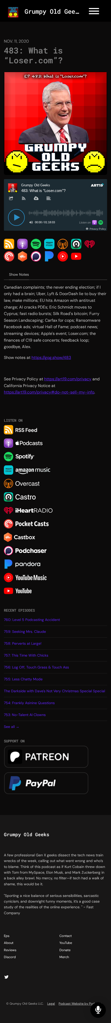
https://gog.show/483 (51, 357)
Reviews (10, 950)
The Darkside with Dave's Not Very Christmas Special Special (54, 691)
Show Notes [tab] (19, 274)
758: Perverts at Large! (23, 643)
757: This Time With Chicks (26, 655)
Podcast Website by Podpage (80, 1004)
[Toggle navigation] (94, 12)
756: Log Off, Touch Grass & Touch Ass (36, 667)
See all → (11, 726)
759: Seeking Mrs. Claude (25, 631)
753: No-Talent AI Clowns (25, 714)
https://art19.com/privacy (67, 379)
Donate (64, 950)
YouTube (65, 943)
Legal (51, 1004)
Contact (65, 936)
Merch (64, 957)
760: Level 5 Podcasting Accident (32, 619)
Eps (6, 936)
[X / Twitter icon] (6, 977)
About (8, 943)
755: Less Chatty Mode (23, 679)
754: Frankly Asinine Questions (29, 703)
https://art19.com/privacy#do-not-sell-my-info (49, 392)
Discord (10, 957)
